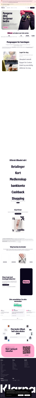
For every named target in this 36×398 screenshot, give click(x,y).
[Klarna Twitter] (17, 380)
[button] (35, 1)
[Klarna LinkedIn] (15, 380)
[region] (18, 393)
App (14, 7)
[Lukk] (30, 390)
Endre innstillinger (9, 395)
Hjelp (16, 7)
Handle (12, 7)
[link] (5, 259)
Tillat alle (27, 395)
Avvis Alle (20, 395)
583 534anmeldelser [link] (19, 306)
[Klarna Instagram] (19, 380)
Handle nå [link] (18, 202)
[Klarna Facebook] (13, 380)
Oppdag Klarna (8, 7)
